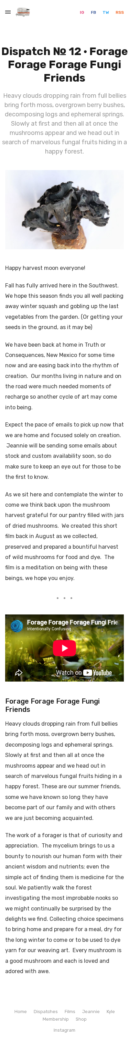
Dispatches (46, 1011)
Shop (81, 1019)
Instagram (64, 1030)
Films (70, 1011)
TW (106, 12)
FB (94, 12)
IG (82, 12)
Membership (56, 1019)
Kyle (111, 1011)
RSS (120, 12)
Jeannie (91, 1011)
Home (20, 1011)
